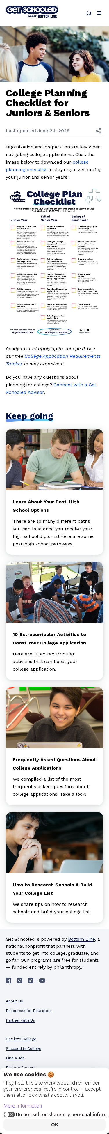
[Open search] (88, 13)
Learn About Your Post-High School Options (46, 506)
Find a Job (15, 1058)
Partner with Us (20, 1020)
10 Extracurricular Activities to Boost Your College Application (49, 639)
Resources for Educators (29, 1011)
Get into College (21, 1039)
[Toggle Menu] (99, 13)
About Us (14, 1001)
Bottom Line (81, 939)
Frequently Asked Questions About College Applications (54, 764)
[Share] (98, 130)
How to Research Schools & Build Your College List (52, 889)
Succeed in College (23, 1048)
